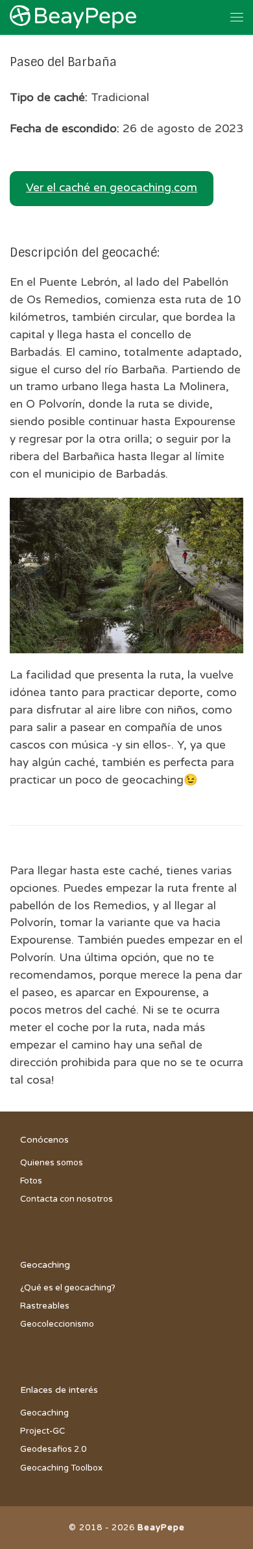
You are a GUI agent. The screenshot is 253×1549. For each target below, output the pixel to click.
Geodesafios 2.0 (53, 1449)
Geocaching (44, 1413)
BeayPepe (161, 1527)
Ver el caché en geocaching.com (111, 187)
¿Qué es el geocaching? (67, 1288)
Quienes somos (51, 1163)
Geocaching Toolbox (61, 1468)
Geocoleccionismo (57, 1324)
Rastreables (44, 1306)
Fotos (31, 1181)
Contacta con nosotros (66, 1199)
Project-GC (42, 1431)
